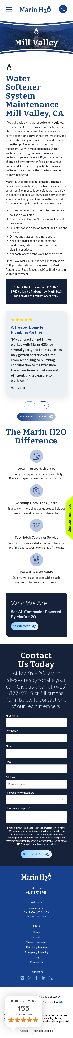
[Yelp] (29, 978)
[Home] (35, 9)
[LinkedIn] (43, 978)
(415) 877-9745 (36, 892)
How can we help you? (18, 808)
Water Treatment (36, 942)
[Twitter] (51, 978)
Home (36, 932)
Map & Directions (36, 916)
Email (9, 761)
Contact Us (36, 962)
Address (10, 777)
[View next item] (43, 405)
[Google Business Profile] (22, 978)
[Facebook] (36, 978)
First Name (12, 715)
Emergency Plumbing (36, 952)
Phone (9, 746)
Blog (36, 957)
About (36, 937)
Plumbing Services (36, 947)
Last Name (12, 730)
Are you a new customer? (20, 792)
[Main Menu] (9, 9)
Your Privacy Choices (48, 1002)
